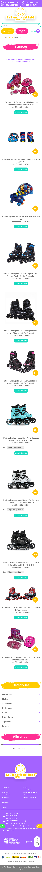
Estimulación (7, 717)
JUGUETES (10, 37)
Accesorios (7, 703)
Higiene (5, 699)
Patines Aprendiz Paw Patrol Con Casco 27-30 (21, 217)
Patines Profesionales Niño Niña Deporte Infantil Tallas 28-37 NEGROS (21, 563)
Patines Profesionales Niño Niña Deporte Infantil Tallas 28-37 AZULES (21, 439)
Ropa (4, 712)
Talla (4, 447)
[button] (38, 31)
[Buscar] (39, 25)
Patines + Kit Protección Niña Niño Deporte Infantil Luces (21, 608)
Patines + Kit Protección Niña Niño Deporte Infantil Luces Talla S (21, 658)
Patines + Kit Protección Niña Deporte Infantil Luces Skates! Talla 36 (21, 103)
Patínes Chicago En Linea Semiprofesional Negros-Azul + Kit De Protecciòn (21, 274)
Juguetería (6, 721)
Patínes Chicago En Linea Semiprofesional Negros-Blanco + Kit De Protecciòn (21, 331)
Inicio (3, 37)
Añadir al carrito (21, 112)
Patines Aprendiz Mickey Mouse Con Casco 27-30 (21, 160)
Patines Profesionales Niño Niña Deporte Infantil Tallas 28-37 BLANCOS (21, 501)
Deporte (5, 726)
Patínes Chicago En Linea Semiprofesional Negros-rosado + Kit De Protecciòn (21, 382)
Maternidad (7, 708)
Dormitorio (7, 694)
